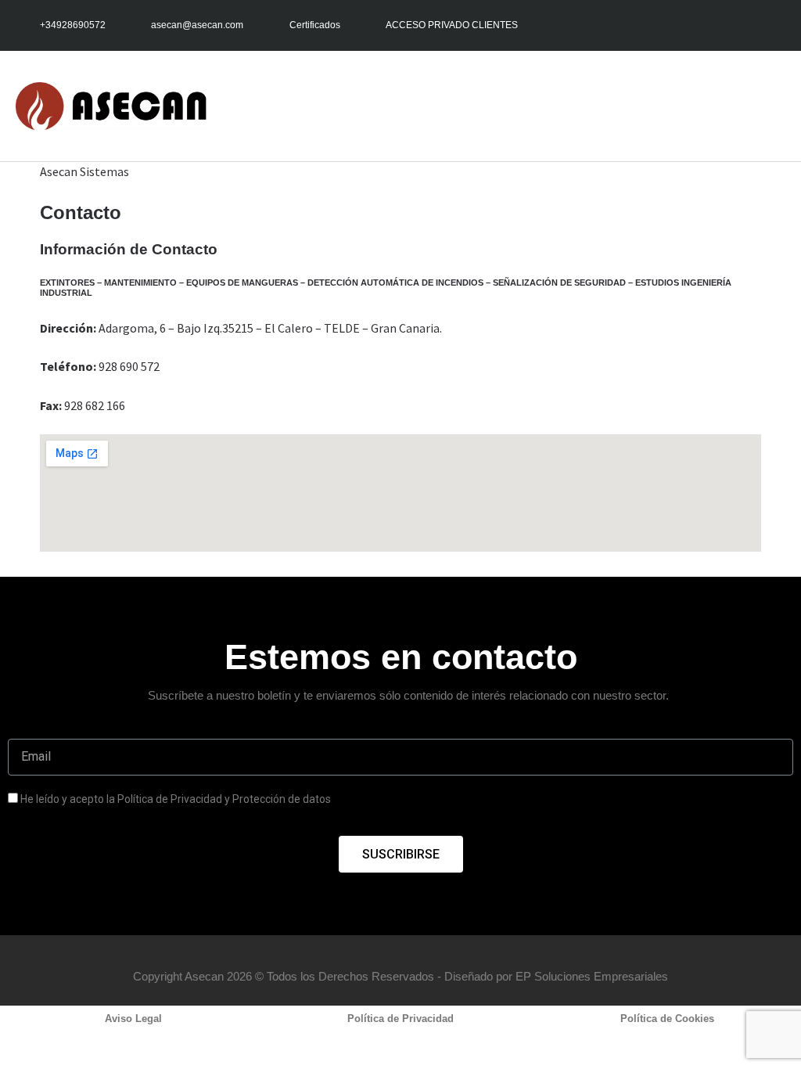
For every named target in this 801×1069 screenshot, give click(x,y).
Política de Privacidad (400, 1018)
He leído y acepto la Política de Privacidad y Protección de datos (175, 799)
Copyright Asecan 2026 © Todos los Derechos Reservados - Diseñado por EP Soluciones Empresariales (400, 976)
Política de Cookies (667, 1018)
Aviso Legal (133, 1018)
